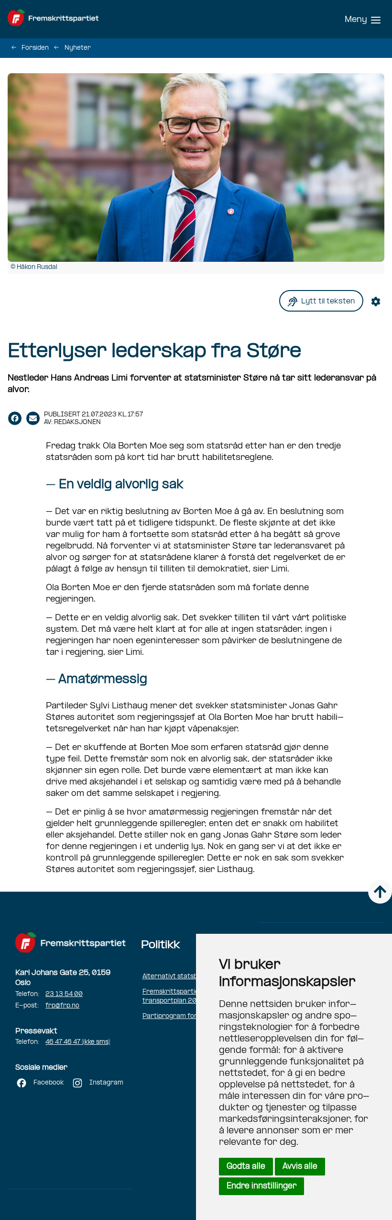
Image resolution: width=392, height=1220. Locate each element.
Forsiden (35, 48)
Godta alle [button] (246, 1167)
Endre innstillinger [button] (261, 1186)
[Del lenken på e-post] (33, 418)
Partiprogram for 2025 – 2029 (191, 1016)
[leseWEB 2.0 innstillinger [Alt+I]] (377, 301)
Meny (356, 19)
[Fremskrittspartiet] (75, 19)
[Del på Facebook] (15, 418)
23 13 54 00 (64, 994)
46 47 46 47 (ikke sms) (77, 1042)
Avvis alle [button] (300, 1167)
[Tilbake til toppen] (380, 892)
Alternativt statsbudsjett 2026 (190, 977)
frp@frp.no (62, 1006)
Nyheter (78, 48)
